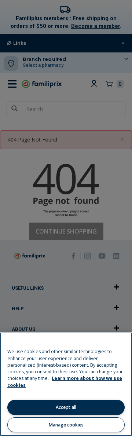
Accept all (66, 407)
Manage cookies (66, 425)
